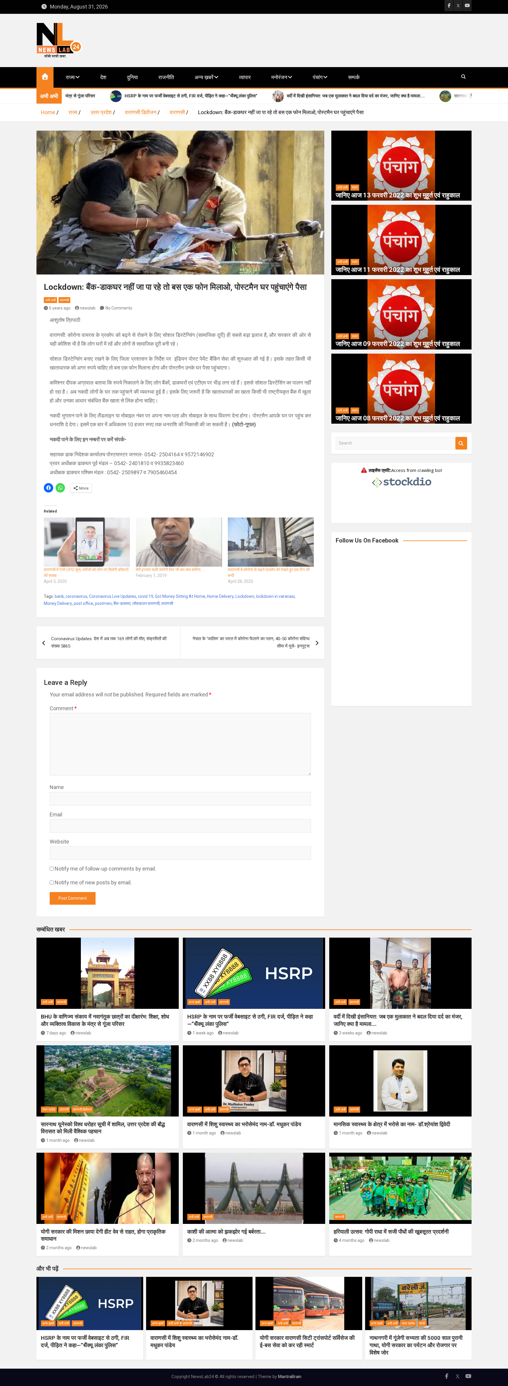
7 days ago (56, 1033)
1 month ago (58, 1140)
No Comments (119, 308)
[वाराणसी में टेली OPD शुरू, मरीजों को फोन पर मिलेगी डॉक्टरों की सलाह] (87, 542)
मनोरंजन (279, 77)
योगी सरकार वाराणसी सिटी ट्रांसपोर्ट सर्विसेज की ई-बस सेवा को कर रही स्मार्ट (307, 1342)
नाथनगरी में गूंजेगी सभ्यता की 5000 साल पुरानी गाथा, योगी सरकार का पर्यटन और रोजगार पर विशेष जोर (416, 1345)
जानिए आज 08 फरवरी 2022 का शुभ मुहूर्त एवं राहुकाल (398, 418)
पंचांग (317, 77)
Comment (63, 708)
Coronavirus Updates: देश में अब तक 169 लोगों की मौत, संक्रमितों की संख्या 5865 (108, 642)
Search (461, 443)
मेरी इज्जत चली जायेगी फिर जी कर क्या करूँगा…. (170, 569)
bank (59, 596)
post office (83, 603)
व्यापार (245, 77)
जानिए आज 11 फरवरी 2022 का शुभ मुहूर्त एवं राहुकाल (398, 269)
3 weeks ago (350, 1033)
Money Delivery (58, 603)
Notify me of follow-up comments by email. (105, 869)
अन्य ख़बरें (204, 77)
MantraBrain (289, 1376)
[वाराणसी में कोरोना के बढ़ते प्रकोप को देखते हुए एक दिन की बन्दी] (271, 542)
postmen (103, 603)
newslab (88, 308)
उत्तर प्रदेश (48, 1110)
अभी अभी (50, 300)
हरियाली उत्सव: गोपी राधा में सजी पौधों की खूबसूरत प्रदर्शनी (391, 1231)
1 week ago (203, 1033)
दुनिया (132, 77)
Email (56, 814)
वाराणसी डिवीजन (82, 1110)
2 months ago (59, 1247)
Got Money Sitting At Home (180, 596)
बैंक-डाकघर (122, 603)
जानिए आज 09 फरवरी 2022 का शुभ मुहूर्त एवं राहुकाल (398, 343)
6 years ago (60, 308)
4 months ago (352, 1240)
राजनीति (166, 77)
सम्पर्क (354, 77)
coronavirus (76, 596)
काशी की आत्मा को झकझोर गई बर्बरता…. (226, 1231)
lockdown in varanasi (275, 596)
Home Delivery (220, 596)
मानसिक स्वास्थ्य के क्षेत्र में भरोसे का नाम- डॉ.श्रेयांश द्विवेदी (392, 1124)
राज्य (70, 77)
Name (57, 787)
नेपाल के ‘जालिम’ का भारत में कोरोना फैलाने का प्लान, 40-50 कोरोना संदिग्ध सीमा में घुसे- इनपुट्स (251, 642)
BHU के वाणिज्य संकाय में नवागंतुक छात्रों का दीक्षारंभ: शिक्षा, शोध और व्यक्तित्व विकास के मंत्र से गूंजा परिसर (105, 1020)
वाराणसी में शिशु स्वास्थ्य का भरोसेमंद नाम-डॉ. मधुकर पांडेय (244, 1124)
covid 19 (145, 596)
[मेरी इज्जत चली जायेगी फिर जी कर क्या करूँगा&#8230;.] (179, 542)
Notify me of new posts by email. (93, 882)
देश (103, 77)
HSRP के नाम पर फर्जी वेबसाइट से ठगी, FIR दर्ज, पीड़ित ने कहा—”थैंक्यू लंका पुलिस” (85, 1342)
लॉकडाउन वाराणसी (146, 603)
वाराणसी (64, 300)
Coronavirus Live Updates (112, 596)
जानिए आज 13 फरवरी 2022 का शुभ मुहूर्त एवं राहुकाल (398, 195)
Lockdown (244, 596)
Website (59, 841)
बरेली (422, 1323)
